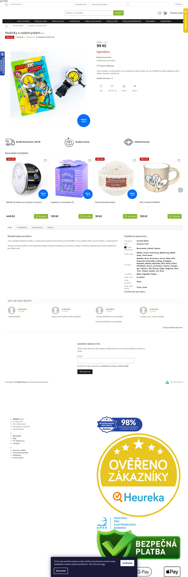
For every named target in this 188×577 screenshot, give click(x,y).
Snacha (167, 266)
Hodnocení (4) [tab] (37, 227)
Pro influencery (19, 441)
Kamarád (140, 261)
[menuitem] (8, 21)
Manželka (156, 263)
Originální (145, 274)
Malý (138, 274)
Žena (162, 271)
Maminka (140, 263)
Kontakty (16, 443)
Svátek (150, 248)
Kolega (159, 261)
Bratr (147, 258)
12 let (144, 287)
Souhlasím (127, 563)
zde (103, 564)
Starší (145, 253)
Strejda (174, 266)
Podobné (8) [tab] (22, 227)
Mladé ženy (164, 253)
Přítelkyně (141, 266)
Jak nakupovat (81, 4)
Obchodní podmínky (100, 4)
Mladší (139, 253)
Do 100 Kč (141, 277)
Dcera (162, 258)
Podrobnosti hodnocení (45, 37)
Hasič (139, 281)
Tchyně (145, 271)
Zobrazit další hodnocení (172, 327)
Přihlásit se (84, 372)
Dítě (173, 258)
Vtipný (153, 274)
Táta (176, 268)
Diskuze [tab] (51, 227)
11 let (139, 287)
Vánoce (157, 248)
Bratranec (154, 258)
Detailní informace (104, 78)
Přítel (174, 263)
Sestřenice (158, 266)
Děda (168, 258)
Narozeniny (141, 248)
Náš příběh (17, 436)
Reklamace (17, 455)
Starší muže (147, 255)
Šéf (150, 268)
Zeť (157, 271)
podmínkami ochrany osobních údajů (114, 366)
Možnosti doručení (104, 57)
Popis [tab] (10, 227)
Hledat (118, 13)
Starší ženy (154, 253)
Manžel (148, 263)
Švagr (161, 268)
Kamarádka (150, 261)
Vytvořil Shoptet (177, 382)
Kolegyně (167, 261)
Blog (14, 438)
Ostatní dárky (143, 241)
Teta (139, 271)
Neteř (168, 263)
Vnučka (152, 271)
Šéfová (155, 268)
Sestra (149, 266)
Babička (140, 258)
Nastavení (61, 570)
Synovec (144, 268)
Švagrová (169, 268)
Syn (138, 268)
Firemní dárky (18, 458)
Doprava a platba (19, 450)
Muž (163, 263)
